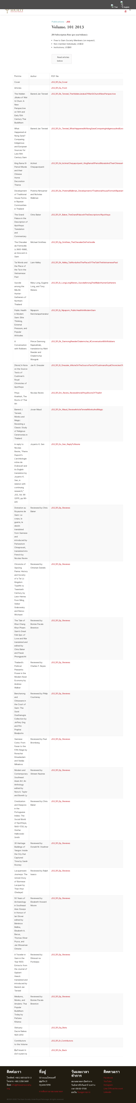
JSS (68, 21)
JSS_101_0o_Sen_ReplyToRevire (65, 444)
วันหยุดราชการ (83, 1092)
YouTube (108, 1081)
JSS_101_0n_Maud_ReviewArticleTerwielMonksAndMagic (77, 409)
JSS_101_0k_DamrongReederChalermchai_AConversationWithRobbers (83, 341)
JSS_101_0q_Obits (59, 1027)
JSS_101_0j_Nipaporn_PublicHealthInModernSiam (73, 310)
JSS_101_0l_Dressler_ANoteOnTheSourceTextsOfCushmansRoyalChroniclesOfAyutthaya (91, 365)
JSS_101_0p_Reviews (60, 507)
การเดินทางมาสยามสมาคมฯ (51, 1091)
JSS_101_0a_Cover (59, 82)
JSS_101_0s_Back (59, 1050)
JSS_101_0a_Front (59, 88)
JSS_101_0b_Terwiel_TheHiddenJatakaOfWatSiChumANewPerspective (83, 94)
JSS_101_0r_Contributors (62, 1040)
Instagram (108, 1085)
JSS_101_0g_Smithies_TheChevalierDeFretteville (73, 242)
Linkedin (107, 1092)
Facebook (108, 1077)
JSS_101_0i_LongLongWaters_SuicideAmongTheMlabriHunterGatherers (83, 282)
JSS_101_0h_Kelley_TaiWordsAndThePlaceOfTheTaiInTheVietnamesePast (84, 262)
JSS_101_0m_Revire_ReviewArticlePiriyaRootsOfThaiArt (76, 393)
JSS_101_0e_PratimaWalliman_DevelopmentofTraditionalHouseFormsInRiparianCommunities (93, 190)
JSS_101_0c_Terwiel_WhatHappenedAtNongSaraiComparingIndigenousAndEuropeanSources (93, 128)
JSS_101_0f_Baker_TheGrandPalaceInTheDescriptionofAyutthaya (80, 214)
